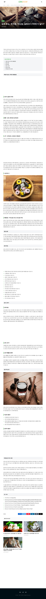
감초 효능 (7, 64)
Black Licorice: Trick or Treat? (26, 508)
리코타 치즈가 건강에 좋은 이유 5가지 (31, 533)
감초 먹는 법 (8, 67)
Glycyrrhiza (13, 497)
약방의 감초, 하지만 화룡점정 (11, 61)
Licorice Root (20, 507)
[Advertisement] (23, 39)
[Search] (41, 2)
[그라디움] (23, 2)
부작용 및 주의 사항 (9, 69)
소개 (23, 592)
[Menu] (4, 2)
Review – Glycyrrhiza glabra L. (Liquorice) (26, 505)
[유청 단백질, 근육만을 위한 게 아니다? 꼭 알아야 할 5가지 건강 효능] (12, 542)
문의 (26, 592)
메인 (20, 592)
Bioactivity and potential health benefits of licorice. (28, 503)
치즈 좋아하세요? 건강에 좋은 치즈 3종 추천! (12, 533)
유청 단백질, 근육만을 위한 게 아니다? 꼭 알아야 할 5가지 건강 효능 (12, 550)
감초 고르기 (8, 65)
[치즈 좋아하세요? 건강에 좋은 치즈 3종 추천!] (12, 526)
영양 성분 (7, 62)
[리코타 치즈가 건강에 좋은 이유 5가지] (33, 526)
